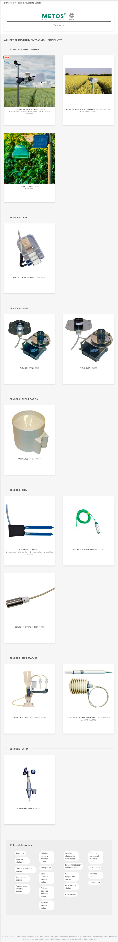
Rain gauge (46, 868)
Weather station (19, 860)
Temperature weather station (21, 889)
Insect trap (20, 853)
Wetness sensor (93, 875)
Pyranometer (70, 894)
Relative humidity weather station (44, 857)
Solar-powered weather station (44, 878)
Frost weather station (71, 886)
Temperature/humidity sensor (25, 869)
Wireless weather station (44, 905)
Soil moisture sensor (21, 878)
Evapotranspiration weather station (73, 866)
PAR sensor (95, 868)
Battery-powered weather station (44, 892)
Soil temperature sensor (70, 876)
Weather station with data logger (70, 856)
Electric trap (95, 883)
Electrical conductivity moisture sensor (95, 857)
